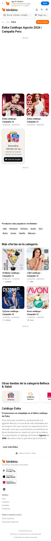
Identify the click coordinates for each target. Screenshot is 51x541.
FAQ (3, 498)
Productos (6, 508)
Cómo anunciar (8, 518)
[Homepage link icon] (17, 453)
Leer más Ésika (10, 447)
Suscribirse (44, 22)
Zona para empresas (10, 522)
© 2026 (25, 531)
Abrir (45, 3)
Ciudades (5, 505)
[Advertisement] (25, 64)
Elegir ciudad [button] (43, 15)
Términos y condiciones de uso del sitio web (25, 534)
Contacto (5, 502)
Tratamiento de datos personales (25, 537)
